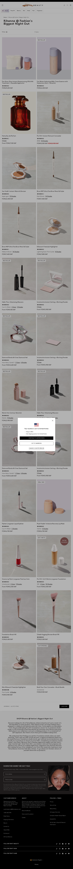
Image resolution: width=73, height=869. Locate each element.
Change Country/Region (36, 448)
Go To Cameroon (36, 443)
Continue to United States (37, 438)
